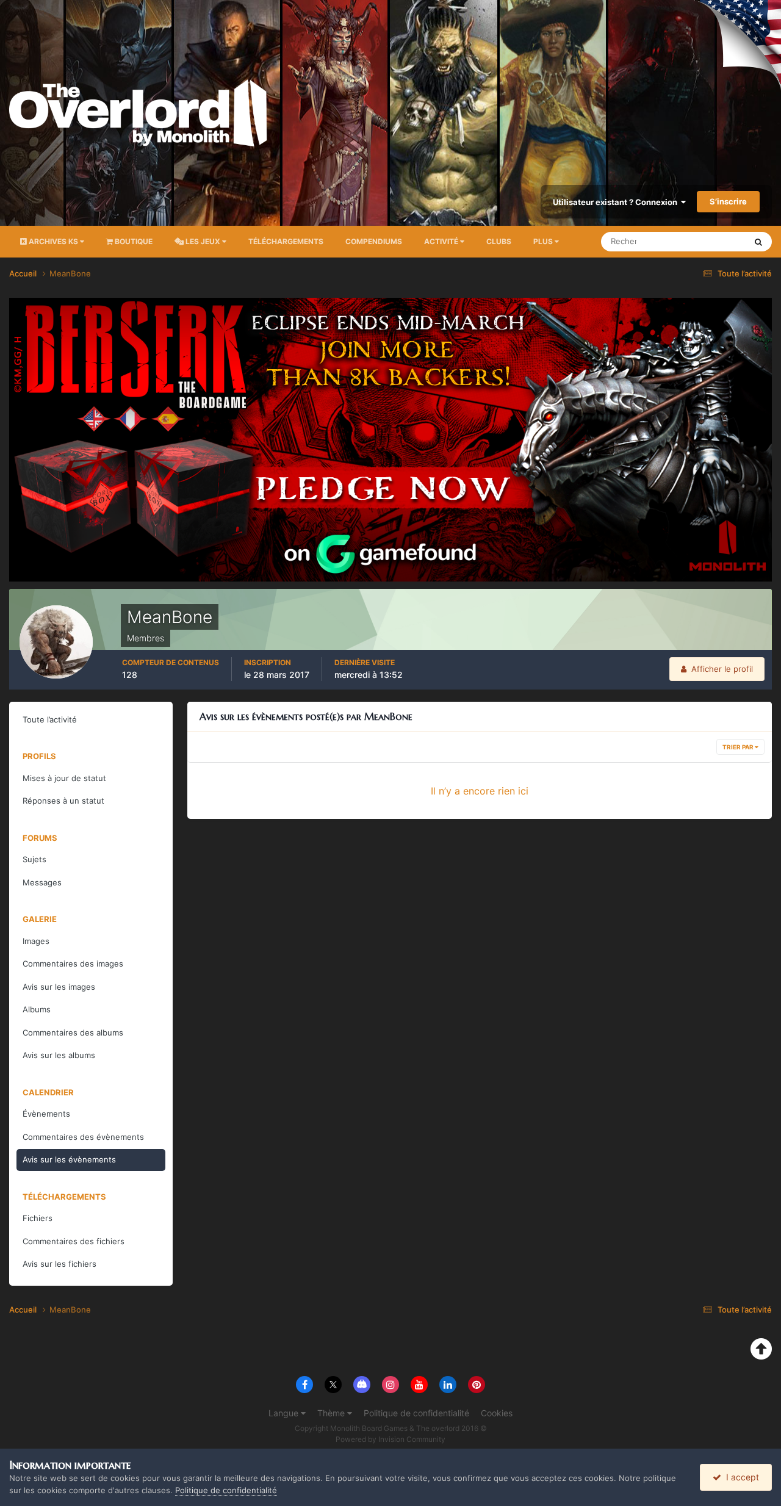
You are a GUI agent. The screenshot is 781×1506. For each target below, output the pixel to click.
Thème (332, 1413)
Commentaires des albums (73, 1032)
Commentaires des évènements (83, 1137)
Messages (42, 882)
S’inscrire (728, 201)
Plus (543, 241)
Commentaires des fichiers (73, 1241)
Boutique (133, 241)
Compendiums (373, 241)
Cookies (497, 1413)
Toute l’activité (50, 719)
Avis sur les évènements (69, 1159)
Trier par (738, 747)
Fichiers (37, 1218)
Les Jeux (203, 241)
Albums (37, 1009)
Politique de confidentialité (416, 1413)
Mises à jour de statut (692, 241)
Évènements (46, 1114)
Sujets (34, 859)
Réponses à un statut (63, 800)
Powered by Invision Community (390, 1439)
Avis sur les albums (59, 1055)
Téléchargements (285, 241)
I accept (740, 1477)
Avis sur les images (59, 987)
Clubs (498, 241)
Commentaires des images (73, 963)
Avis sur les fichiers (59, 1264)
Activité (442, 241)
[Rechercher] (758, 241)
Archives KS (53, 241)
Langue (284, 1413)
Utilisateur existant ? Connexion (617, 202)
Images (36, 941)
